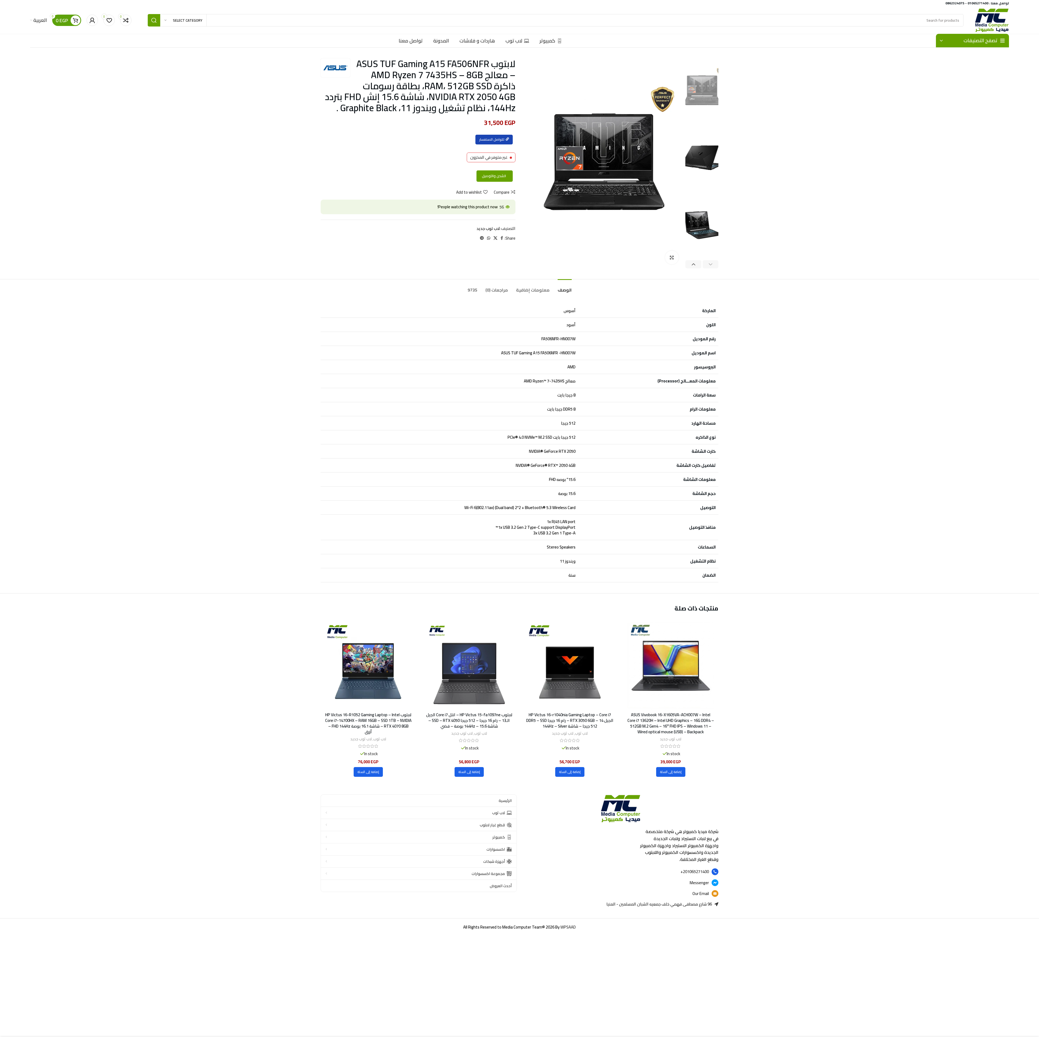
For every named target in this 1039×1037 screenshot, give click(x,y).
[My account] (92, 20)
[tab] (565, 287)
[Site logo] (991, 20)
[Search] (154, 20)
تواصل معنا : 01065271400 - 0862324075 (977, 3)
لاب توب (581, 733)
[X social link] (495, 238)
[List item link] (620, 871)
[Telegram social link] (481, 238)
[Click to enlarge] (672, 257)
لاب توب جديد (488, 228)
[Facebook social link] (502, 238)
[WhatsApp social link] (488, 238)
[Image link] (620, 808)
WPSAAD (568, 927)
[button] (670, 772)
